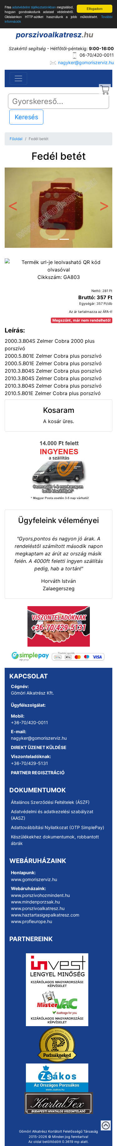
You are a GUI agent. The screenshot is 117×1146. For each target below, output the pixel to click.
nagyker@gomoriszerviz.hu (86, 62)
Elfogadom (94, 8)
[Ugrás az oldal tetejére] (106, 1125)
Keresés (26, 117)
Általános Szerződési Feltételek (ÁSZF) (50, 802)
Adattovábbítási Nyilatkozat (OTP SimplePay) (57, 827)
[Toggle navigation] (18, 78)
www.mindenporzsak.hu (35, 901)
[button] (13, 207)
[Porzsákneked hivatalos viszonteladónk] (57, 1044)
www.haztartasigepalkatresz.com (45, 914)
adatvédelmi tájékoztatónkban (34, 7)
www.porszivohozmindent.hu (40, 895)
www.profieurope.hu (31, 921)
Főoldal (16, 138)
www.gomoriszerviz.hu (34, 879)
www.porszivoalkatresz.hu (38, 908)
